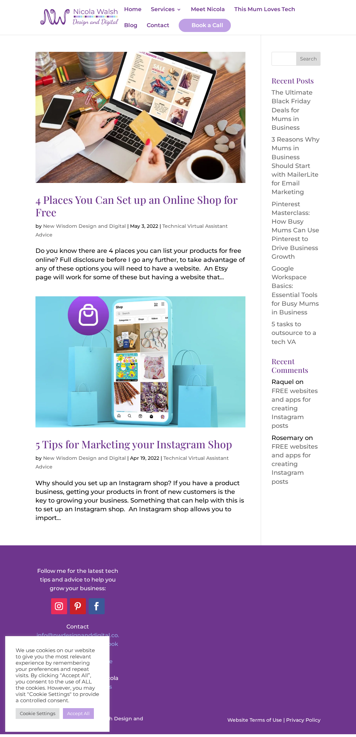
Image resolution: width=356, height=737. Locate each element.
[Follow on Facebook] (97, 606)
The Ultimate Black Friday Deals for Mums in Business (292, 110)
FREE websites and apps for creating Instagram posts (295, 408)
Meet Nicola (208, 10)
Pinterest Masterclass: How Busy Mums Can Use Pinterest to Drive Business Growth (295, 230)
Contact (158, 26)
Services (163, 10)
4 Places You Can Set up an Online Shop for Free (136, 206)
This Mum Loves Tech (264, 10)
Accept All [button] (78, 713)
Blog (130, 26)
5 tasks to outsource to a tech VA (294, 332)
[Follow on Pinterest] (78, 606)
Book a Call (207, 25)
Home (132, 10)
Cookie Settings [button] (37, 713)
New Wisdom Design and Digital (84, 226)
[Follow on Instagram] (59, 606)
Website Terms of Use (254, 720)
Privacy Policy (303, 720)
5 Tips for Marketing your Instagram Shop (133, 444)
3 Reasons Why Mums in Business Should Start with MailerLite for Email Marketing (295, 166)
